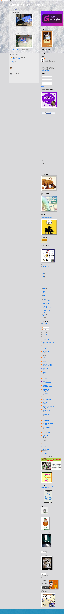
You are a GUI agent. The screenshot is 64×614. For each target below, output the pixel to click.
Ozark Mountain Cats (46, 351)
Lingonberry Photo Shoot (46, 390)
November (44, 288)
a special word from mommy (46, 433)
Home (24, 85)
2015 (43, 280)
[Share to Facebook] (26, 49)
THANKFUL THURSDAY (46, 339)
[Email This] (23, 49)
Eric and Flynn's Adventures (47, 341)
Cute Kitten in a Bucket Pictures (48, 496)
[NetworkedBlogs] (48, 112)
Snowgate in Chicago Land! (46, 417)
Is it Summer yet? (45, 424)
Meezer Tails (44, 361)
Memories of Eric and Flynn (16, 66)
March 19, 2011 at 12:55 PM (16, 58)
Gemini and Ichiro (15, 56)
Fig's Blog (44, 409)
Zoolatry (44, 338)
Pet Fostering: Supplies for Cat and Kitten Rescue (48, 499)
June (44, 295)
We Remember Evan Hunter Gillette (47, 354)
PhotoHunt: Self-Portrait (46, 310)
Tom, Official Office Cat (46, 435)
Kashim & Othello (45, 442)
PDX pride (46, 58)
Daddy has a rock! (45, 306)
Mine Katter (44, 446)
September (45, 291)
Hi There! (44, 369)
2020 (43, 273)
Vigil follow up (44, 436)
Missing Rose (44, 403)
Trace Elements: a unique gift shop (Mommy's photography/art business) (48, 487)
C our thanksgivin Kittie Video (47, 427)
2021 (43, 272)
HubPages (50, 502)
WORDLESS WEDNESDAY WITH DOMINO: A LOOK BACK (47, 358)
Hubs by (47, 490)
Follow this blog (48, 113)
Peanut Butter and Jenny (46, 432)
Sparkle (13, 61)
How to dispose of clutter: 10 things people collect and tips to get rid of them (48, 498)
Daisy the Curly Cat (45, 392)
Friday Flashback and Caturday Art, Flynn (48, 342)
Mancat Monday (45, 439)
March (44, 299)
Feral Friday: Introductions (47, 300)
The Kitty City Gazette (46, 449)
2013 (43, 283)
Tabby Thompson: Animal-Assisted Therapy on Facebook (47, 217)
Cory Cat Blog (45, 371)
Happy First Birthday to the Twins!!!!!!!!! (49, 302)
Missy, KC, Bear (45, 402)
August (44, 292)
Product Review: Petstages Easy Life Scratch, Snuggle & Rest (47, 414)
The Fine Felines (45, 453)
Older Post (37, 85)
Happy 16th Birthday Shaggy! (46, 375)
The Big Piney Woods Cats (47, 399)
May (44, 296)
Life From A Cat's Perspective (47, 364)
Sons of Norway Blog (46, 389)
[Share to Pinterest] (27, 49)
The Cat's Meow (45, 381)
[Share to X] (25, 49)
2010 (43, 317)
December (44, 287)
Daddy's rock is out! (46, 303)
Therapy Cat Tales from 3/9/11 (47, 307)
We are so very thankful (46, 393)
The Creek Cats (45, 385)
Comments (44, 329)
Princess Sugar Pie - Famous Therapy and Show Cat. (47, 444)
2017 (43, 277)
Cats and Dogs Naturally (46, 405)
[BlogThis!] (24, 49)
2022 (43, 270)
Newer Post (11, 85)
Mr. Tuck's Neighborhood (46, 420)
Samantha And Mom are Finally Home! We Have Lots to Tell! (48, 365)
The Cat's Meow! (45, 368)
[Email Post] (22, 49)
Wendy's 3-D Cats (45, 357)
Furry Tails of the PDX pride (26, 5)
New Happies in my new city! (46, 410)
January (44, 315)
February (44, 314)
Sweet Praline (45, 378)
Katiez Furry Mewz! (45, 426)
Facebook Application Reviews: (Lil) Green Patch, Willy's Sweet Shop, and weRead (48, 494)
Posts (44, 327)
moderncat (44, 348)
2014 (43, 281)
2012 (43, 284)
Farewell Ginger (45, 372)
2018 (43, 276)
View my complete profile (45, 70)
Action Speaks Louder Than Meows (48, 423)
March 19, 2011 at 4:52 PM (16, 69)
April (44, 298)
